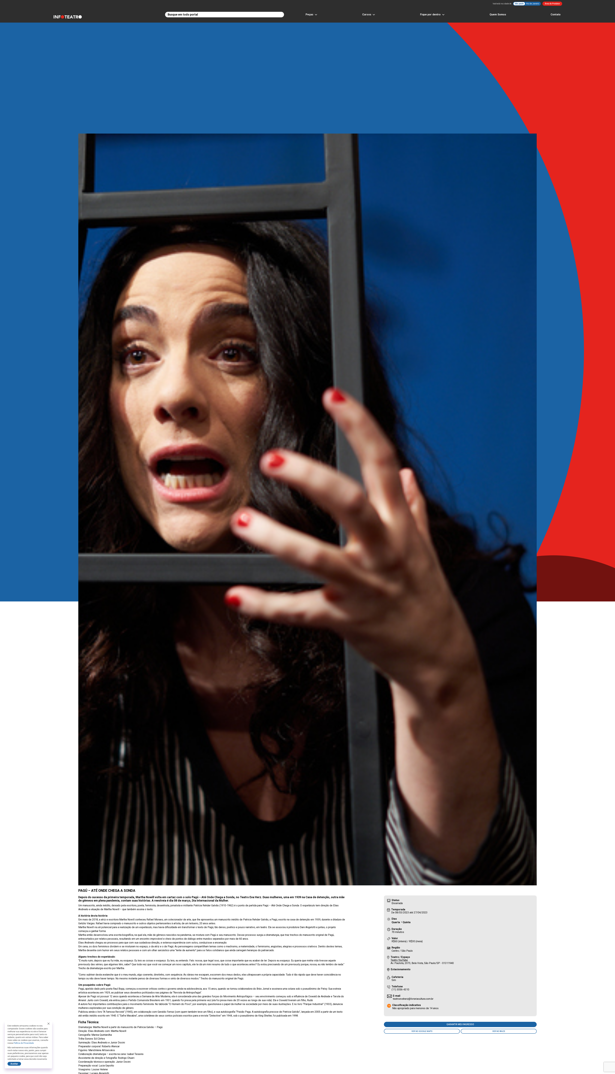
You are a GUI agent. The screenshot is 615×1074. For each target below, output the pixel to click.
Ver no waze (498, 1031)
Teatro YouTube (399, 960)
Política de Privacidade (24, 1043)
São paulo (519, 4)
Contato (556, 14)
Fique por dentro (430, 14)
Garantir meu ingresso (460, 1024)
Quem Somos (498, 14)
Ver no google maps (421, 1031)
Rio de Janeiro (532, 4)
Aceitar (14, 1063)
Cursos (366, 14)
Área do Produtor (552, 4)
